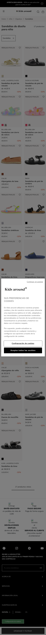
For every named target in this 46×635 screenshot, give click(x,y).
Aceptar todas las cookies (22, 350)
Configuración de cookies (23, 343)
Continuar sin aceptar (35, 282)
